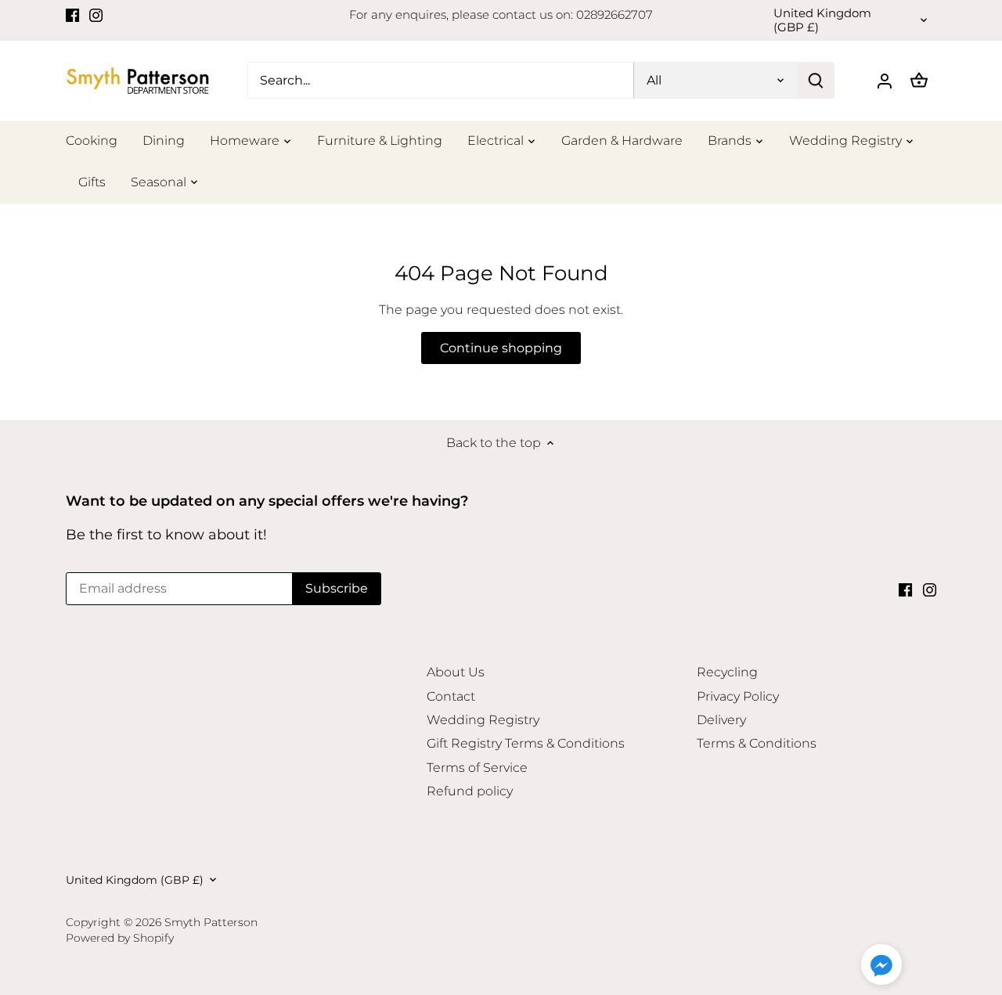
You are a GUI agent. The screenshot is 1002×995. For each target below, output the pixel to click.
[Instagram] (96, 14)
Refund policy (470, 791)
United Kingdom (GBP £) (822, 20)
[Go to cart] (919, 80)
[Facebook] (72, 14)
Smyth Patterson (211, 922)
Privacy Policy (738, 696)
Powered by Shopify (120, 938)
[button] (881, 964)
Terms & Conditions (756, 743)
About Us (456, 672)
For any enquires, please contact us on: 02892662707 (501, 14)
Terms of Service (477, 767)
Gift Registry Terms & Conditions (526, 743)
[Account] (884, 80)
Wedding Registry (483, 719)
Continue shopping (501, 348)
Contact (451, 696)
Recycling (727, 672)
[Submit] (816, 80)
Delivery (721, 719)
